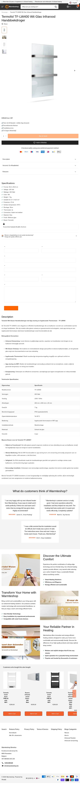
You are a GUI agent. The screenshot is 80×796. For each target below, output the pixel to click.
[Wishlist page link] (74, 7)
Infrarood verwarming (71, 740)
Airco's (66, 735)
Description (6, 159)
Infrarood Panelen (70, 738)
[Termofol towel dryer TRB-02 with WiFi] (55, 681)
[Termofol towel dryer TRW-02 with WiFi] (12, 681)
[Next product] (74, 694)
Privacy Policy (29, 729)
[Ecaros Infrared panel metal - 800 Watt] (33, 681)
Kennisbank (12, 732)
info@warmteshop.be (11, 766)
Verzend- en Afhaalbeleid (10, 165)
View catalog (3, 7)
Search (4, 729)
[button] (75, 70)
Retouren (5, 171)
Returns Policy (14, 729)
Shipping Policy (56, 729)
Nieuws (66, 732)
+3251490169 (8, 763)
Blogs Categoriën (70, 729)
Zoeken (55, 7)
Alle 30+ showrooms (15, 735)
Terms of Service (42, 729)
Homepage (5, 12)
